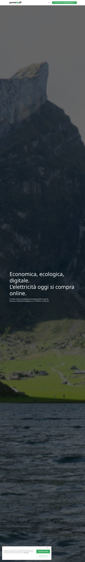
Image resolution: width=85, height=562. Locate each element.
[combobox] (49, 2)
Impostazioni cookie (43, 555)
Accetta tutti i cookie (43, 551)
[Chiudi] (47, 547)
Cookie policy (26, 552)
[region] (26, 553)
